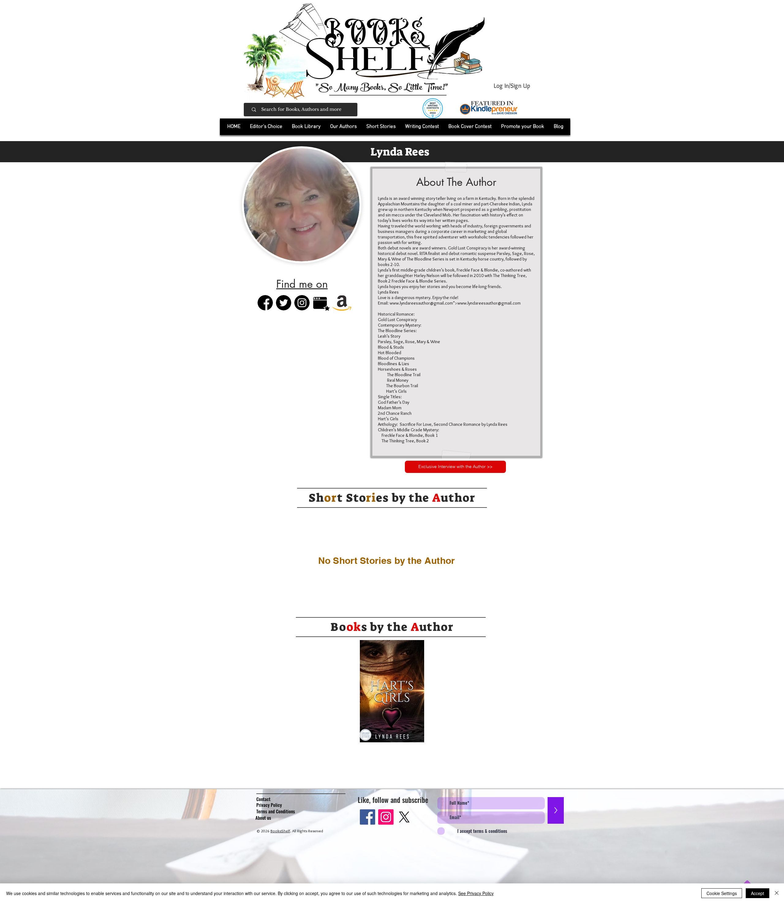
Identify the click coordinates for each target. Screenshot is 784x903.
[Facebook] (367, 817)
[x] (404, 817)
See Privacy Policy (476, 893)
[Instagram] (386, 817)
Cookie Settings (722, 893)
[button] (306, 126)
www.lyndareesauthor (410, 303)
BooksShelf (280, 830)
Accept (757, 893)
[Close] (776, 893)
